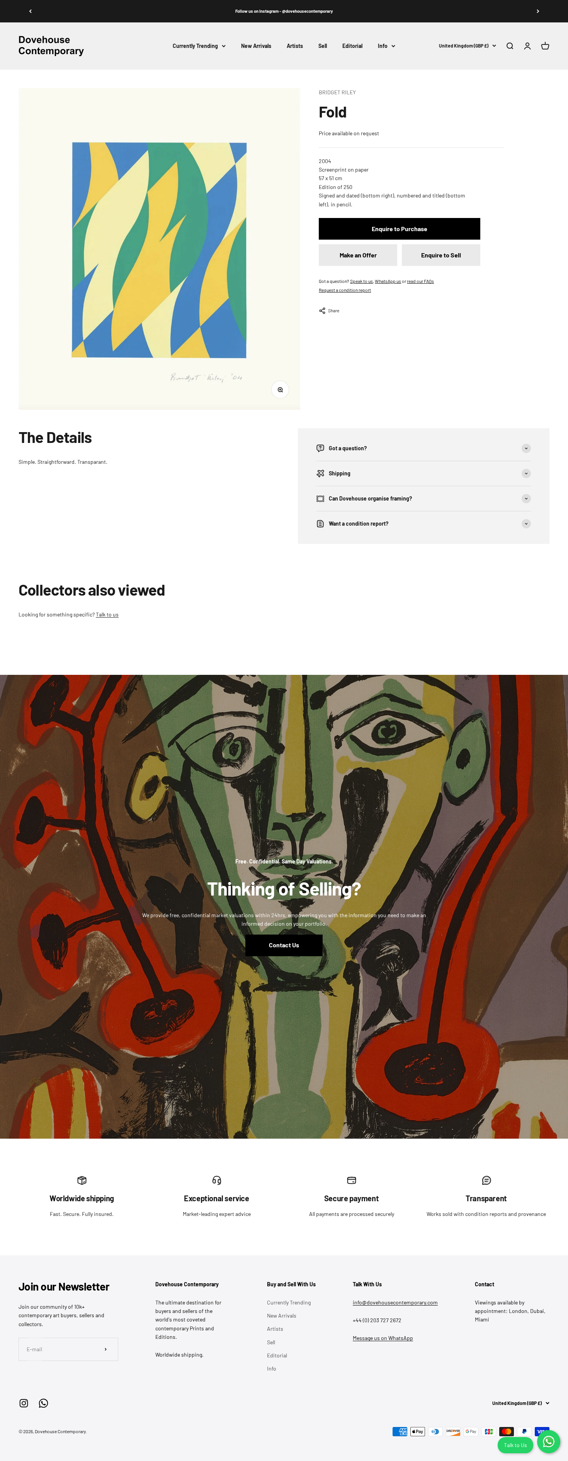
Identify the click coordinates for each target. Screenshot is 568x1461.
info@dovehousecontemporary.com (395, 1302)
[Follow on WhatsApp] (43, 1403)
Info (383, 46)
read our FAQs (420, 281)
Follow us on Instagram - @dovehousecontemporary (284, 11)
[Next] (538, 11)
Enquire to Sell (441, 255)
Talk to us (107, 614)
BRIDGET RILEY (337, 92)
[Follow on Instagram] (24, 1403)
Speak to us (361, 281)
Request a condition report (345, 290)
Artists (295, 46)
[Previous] (30, 11)
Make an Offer (358, 255)
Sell (322, 46)
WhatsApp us (388, 281)
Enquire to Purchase (399, 228)
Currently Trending (195, 46)
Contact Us (284, 944)
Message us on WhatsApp (383, 1338)
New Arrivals (256, 46)
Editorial (352, 46)
